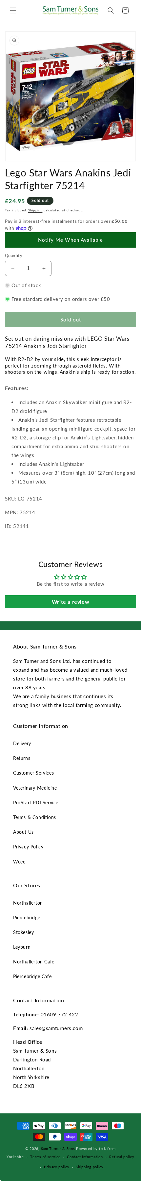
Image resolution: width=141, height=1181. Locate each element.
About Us (23, 832)
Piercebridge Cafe (32, 976)
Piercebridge (26, 917)
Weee (19, 861)
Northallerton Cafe (33, 961)
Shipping (35, 210)
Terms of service (45, 1157)
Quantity (13, 255)
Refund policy (121, 1157)
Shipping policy (90, 1167)
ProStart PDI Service (35, 802)
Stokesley (23, 932)
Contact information (85, 1157)
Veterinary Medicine (35, 788)
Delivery (22, 743)
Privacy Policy (28, 846)
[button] (13, 10)
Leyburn (21, 947)
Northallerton (28, 903)
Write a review (70, 602)
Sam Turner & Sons (58, 1148)
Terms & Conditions (34, 817)
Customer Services (33, 773)
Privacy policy (57, 1167)
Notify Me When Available (70, 240)
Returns (21, 758)
